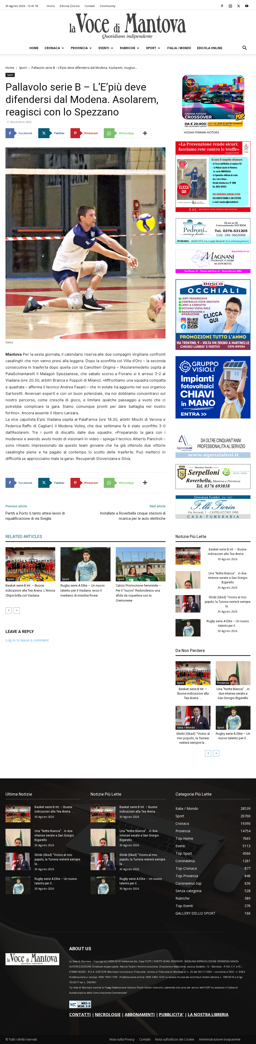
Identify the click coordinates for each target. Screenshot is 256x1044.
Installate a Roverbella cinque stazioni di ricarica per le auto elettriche (133, 516)
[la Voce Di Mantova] (128, 26)
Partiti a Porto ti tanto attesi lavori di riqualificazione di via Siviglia (35, 516)
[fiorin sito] (213, 517)
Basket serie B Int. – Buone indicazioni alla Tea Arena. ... (193, 693)
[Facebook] (222, 5)
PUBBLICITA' (171, 1014)
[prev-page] (9, 610)
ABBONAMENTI (140, 1014)
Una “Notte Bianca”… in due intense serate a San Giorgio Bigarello (227, 578)
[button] (244, 48)
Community (108, 6)
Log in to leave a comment (27, 640)
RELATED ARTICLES (24, 536)
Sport (151, 48)
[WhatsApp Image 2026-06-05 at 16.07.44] (213, 133)
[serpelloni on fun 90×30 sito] (213, 487)
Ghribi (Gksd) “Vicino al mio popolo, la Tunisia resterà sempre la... (227, 602)
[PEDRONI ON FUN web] (213, 242)
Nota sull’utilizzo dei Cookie (174, 1039)
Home (51, 6)
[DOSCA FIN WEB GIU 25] (213, 348)
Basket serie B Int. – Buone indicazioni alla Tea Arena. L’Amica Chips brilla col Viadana (30, 590)
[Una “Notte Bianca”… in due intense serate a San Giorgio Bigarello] (188, 580)
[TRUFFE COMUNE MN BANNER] (213, 210)
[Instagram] (230, 5)
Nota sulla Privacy (122, 1039)
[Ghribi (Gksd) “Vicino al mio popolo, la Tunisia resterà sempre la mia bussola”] (188, 604)
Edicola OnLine (70, 6)
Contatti (89, 6)
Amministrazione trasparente (219, 1039)
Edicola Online (209, 48)
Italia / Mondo (179, 48)
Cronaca (52, 48)
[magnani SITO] (213, 271)
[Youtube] (246, 5)
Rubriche (127, 48)
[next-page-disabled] (17, 610)
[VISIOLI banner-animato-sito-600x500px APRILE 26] (213, 417)
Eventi (103, 48)
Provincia (79, 48)
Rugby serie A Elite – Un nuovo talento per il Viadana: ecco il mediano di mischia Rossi (82, 590)
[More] (145, 133)
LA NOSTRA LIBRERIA (208, 1014)
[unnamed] (213, 456)
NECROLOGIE (107, 1014)
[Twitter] (238, 5)
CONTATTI (80, 1014)
